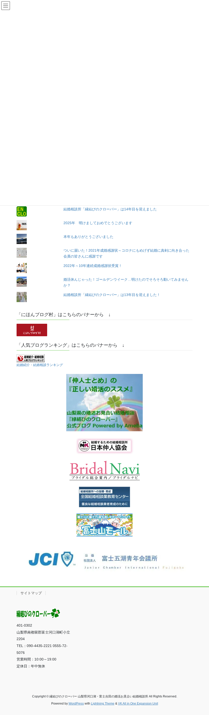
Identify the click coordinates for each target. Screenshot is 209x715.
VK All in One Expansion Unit (138, 703)
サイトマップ (31, 593)
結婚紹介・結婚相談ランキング (40, 365)
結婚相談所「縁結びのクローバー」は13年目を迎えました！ (111, 295)
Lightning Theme (102, 703)
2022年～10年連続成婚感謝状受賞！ (92, 266)
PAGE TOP (199, 689)
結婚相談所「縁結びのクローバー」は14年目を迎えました (110, 209)
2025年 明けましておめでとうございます (97, 223)
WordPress (76, 703)
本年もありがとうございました (88, 237)
